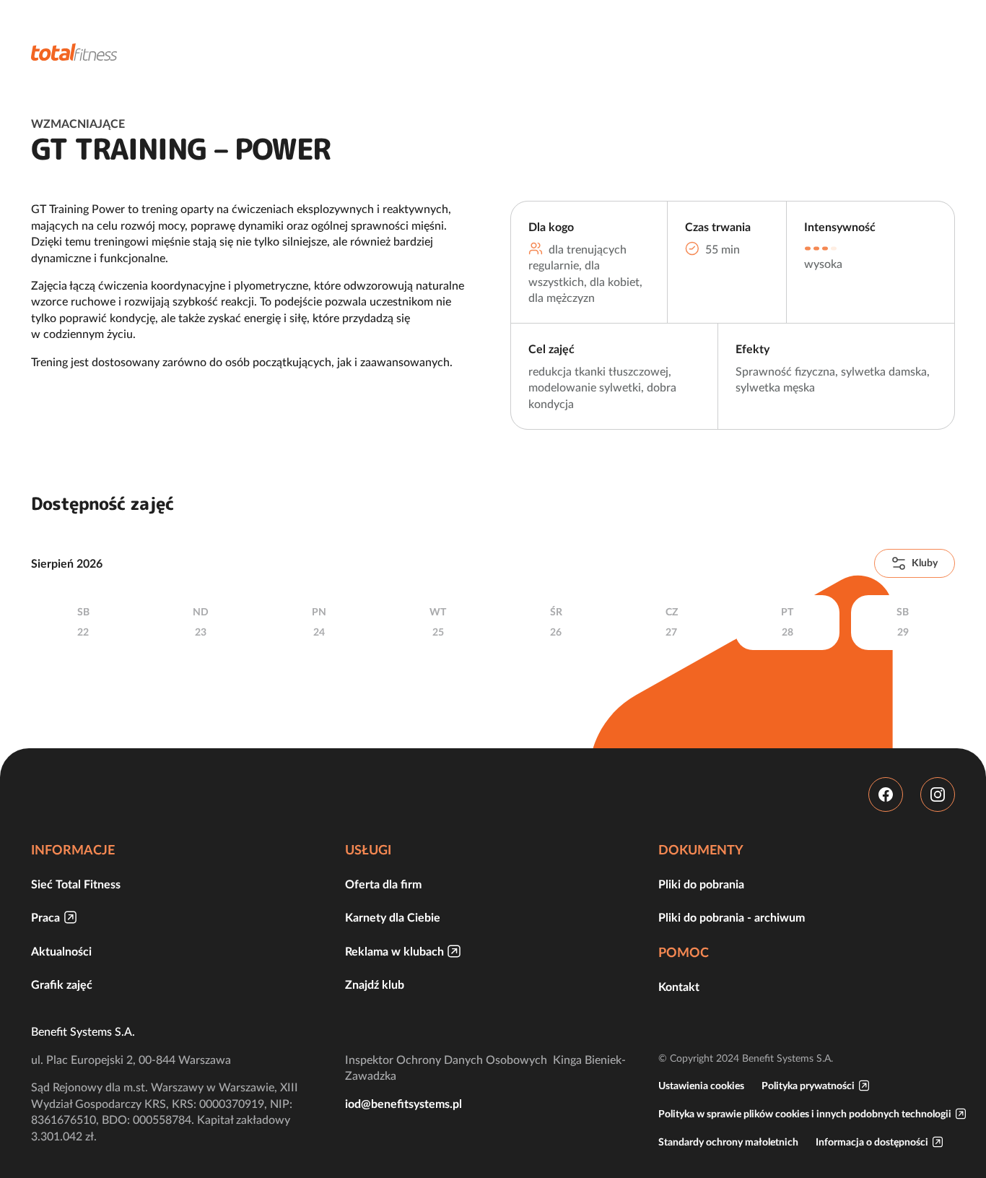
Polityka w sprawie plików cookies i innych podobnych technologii (804, 1113)
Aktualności (61, 951)
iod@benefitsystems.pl (403, 1103)
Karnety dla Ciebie (392, 917)
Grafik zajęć (61, 984)
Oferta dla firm (383, 884)
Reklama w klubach (394, 951)
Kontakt (678, 986)
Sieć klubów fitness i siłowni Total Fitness (74, 52)
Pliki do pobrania (701, 884)
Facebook (885, 794)
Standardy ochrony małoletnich (728, 1142)
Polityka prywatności (808, 1085)
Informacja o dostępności (872, 1142)
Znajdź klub (374, 984)
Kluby (925, 562)
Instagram (937, 794)
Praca (45, 917)
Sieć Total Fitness (76, 884)
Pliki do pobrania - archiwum (731, 917)
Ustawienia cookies (701, 1085)
